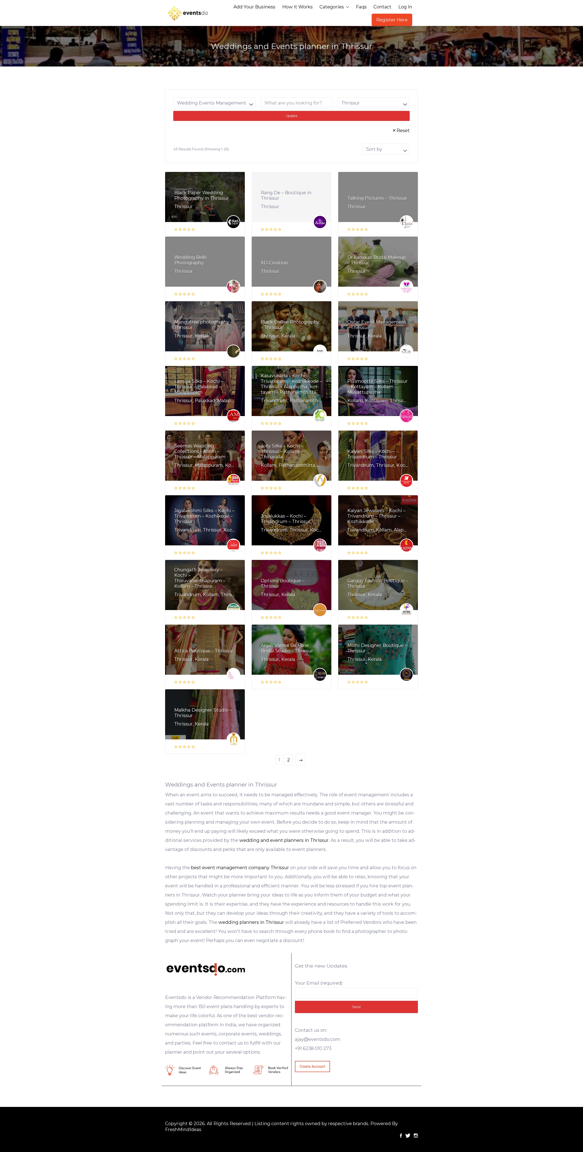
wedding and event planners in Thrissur (284, 840)
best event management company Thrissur (240, 867)
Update (291, 116)
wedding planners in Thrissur (251, 922)
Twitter (407, 1135)
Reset (403, 130)
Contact (382, 7)
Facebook (401, 1135)
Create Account (312, 1066)
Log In (405, 7)
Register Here (392, 20)
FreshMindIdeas (183, 1129)
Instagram (416, 1135)
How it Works (297, 7)
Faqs (361, 7)
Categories (332, 7)
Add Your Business (254, 7)
